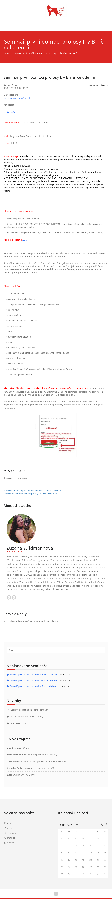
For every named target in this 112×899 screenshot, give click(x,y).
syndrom (11, 832)
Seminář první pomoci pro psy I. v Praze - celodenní (34, 674)
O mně (26, 748)
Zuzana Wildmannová (17, 761)
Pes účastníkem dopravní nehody (27, 716)
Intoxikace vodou (19, 723)
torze (10, 828)
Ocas (9, 823)
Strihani (11, 842)
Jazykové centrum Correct (17, 97)
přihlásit (54, 621)
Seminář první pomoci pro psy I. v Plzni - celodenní (33, 686)
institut (11, 837)
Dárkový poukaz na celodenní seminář (29, 709)
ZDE (24, 239)
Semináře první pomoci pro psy (41, 754)
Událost (18, 53)
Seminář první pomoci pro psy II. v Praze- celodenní (34, 680)
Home (7, 53)
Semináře (10, 112)
